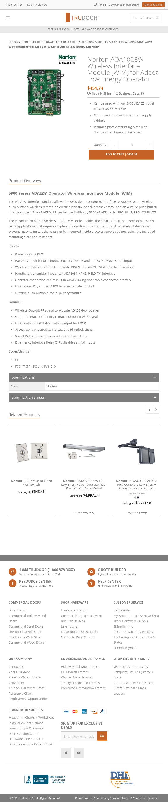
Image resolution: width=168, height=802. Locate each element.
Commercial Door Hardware (37, 42)
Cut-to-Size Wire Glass (130, 688)
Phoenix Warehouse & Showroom (25, 680)
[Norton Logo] (67, 59)
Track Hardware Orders (131, 621)
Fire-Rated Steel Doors (25, 632)
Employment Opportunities (28, 699)
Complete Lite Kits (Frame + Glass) (134, 675)
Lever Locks (69, 626)
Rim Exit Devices (73, 621)
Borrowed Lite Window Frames (83, 688)
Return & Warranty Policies (133, 632)
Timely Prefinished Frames (80, 683)
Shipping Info (123, 626)
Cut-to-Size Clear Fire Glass (133, 683)
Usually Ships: (116, 93)
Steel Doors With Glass (25, 637)
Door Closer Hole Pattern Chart (31, 744)
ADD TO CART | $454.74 (121, 154)
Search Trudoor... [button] (143, 18)
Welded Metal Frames (77, 677)
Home (13, 42)
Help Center (14, 5)
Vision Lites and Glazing (131, 666)
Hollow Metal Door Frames (80, 666)
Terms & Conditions (134, 798)
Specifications (23, 377)
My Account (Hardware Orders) (136, 616)
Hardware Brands (74, 610)
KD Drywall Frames (75, 672)
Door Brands (18, 610)
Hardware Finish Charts (26, 739)
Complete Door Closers (77, 637)
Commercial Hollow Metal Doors (27, 618)
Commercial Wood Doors (27, 642)
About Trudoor (19, 672)
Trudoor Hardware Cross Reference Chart (27, 690)
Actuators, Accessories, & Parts (115, 42)
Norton (52, 386)
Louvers (119, 693)
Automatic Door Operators (75, 42)
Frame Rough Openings (26, 728)
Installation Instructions (26, 723)
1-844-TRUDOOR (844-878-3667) (118, 5)
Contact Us (16, 666)
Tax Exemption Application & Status (134, 640)
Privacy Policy (83, 798)
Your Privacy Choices (106, 798)
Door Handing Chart (23, 733)
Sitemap (153, 798)
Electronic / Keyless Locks (79, 632)
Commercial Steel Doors (26, 626)
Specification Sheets (28, 397)
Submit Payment (126, 648)
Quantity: (100, 145)
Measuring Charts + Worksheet (31, 717)
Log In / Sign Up (37, 5)
